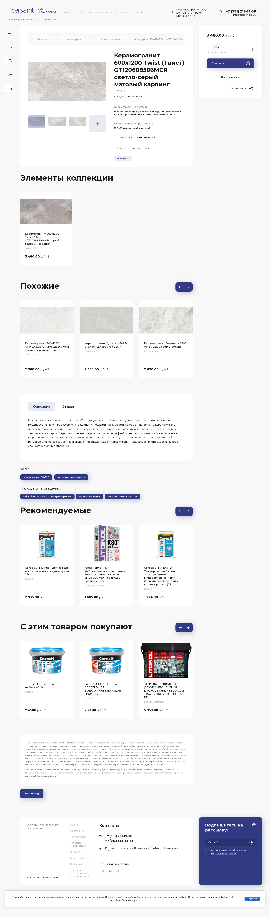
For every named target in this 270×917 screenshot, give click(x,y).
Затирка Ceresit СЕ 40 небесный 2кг (40, 685)
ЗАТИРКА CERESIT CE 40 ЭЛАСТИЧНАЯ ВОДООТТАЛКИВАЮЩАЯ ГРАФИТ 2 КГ (103, 689)
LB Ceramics (32, 351)
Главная (69, 12)
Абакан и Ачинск (79, 863)
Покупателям (103, 12)
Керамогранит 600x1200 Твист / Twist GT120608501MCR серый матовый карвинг (42, 238)
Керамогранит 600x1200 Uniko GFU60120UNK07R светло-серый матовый (165, 347)
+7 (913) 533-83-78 (119, 841)
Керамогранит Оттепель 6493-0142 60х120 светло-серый (106, 345)
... (148, 12)
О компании (84, 12)
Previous (180, 287)
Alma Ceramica (152, 354)
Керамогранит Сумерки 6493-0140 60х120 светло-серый (46, 345)
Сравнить (251, 49)
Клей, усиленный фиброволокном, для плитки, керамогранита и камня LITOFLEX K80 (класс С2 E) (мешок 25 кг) (89, 574)
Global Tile (120, 90)
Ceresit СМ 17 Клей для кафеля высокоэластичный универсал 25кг (31, 571)
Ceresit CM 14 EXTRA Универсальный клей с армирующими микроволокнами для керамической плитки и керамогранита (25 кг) (145, 576)
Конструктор (77, 857)
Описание (41, 406)
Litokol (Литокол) (78, 585)
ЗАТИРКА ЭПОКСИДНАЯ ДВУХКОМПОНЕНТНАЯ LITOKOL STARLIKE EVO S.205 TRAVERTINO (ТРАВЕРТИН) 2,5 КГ (165, 690)
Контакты (75, 851)
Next (188, 287)
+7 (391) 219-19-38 (241, 11)
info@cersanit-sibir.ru (244, 15)
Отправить (251, 843)
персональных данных (223, 853)
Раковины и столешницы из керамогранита (79, 873)
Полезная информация (129, 12)
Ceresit (132, 589)
